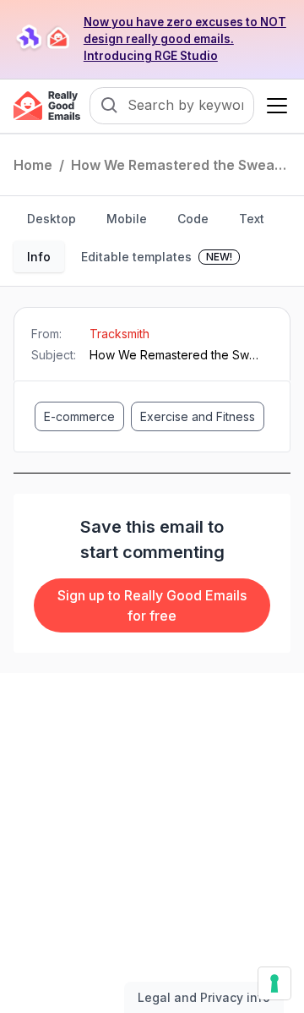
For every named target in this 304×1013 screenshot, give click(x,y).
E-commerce (79, 416)
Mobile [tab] (126, 218)
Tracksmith (119, 333)
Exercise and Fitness (197, 416)
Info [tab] (39, 256)
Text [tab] (251, 218)
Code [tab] (193, 218)
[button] (273, 105)
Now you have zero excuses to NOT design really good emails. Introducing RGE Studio (185, 39)
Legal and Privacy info (204, 997)
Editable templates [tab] (156, 256)
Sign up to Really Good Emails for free (152, 605)
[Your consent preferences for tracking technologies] (274, 983)
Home (33, 164)
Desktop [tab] (51, 218)
